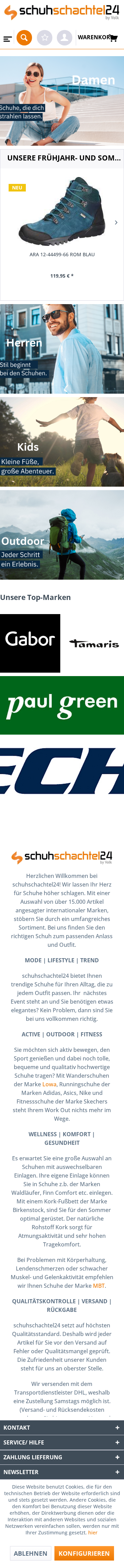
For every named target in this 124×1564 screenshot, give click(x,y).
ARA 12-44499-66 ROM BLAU (62, 254)
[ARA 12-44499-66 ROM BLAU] (62, 211)
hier (93, 1532)
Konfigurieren (84, 1553)
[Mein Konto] (64, 37)
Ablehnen (31, 1553)
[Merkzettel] (44, 37)
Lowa (49, 1084)
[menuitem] (7, 37)
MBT (99, 1285)
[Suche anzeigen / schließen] (24, 37)
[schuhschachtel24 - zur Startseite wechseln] (62, 15)
